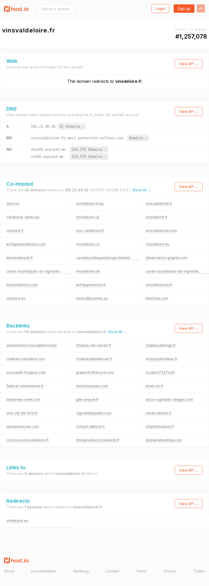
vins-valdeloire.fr (90, 230)
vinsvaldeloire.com (161, 230)
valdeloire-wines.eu (23, 217)
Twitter (199, 571)
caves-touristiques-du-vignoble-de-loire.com (44, 271)
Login (160, 8)
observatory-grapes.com (166, 257)
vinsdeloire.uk (87, 217)
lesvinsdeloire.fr (19, 257)
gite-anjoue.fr (87, 399)
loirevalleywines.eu (92, 298)
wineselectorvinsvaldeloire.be (31, 345)
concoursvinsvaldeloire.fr (27, 440)
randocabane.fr (159, 413)
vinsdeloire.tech (159, 285)
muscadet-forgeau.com (26, 372)
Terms (141, 571)
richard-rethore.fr (90, 426)
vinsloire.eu (15, 298)
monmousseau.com (92, 386)
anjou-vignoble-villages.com (169, 399)
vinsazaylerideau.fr (161, 359)
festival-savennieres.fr (25, 386)
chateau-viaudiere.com (25, 359)
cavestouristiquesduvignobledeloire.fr (108, 257)
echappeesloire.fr (91, 285)
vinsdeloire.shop (90, 203)
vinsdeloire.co (88, 244)
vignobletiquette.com (93, 413)
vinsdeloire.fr (128, 81)
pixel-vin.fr (154, 386)
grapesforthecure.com (95, 372)
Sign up (184, 8)
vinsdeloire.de (88, 271)
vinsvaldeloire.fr (159, 203)
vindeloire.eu (17, 520)
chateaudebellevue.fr (94, 359)
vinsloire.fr (15, 230)
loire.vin (12, 203)
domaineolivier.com (22, 426)
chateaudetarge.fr (161, 345)
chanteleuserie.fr (160, 426)
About (9, 571)
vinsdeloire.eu (157, 244)
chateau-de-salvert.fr (93, 345)
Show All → (141, 190)
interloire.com (157, 298)
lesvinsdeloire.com (22, 285)
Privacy (170, 571)
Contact (112, 571)
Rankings (81, 571)
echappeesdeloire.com (26, 244)
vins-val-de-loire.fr (22, 413)
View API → (188, 64)
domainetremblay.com (164, 440)
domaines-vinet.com (23, 399)
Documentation (43, 571)
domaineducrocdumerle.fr (98, 440)
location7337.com (160, 372)
